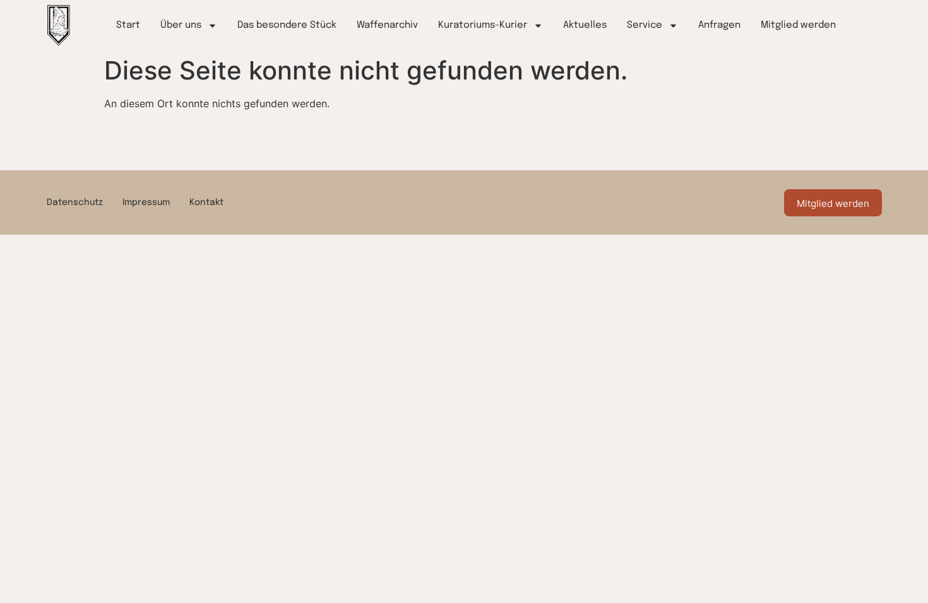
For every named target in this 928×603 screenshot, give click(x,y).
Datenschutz (75, 202)
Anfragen (719, 25)
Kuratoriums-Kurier (482, 25)
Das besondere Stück (286, 25)
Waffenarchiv (387, 25)
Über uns (180, 25)
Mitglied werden (798, 25)
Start (128, 25)
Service (644, 25)
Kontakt (206, 202)
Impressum (146, 202)
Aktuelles (585, 25)
